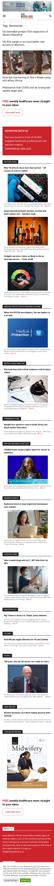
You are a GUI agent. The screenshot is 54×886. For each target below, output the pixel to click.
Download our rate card (18, 148)
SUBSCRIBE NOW (12, 112)
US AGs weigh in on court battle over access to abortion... (24, 43)
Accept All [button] (25, 880)
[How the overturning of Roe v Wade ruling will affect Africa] (27, 62)
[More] (47, 206)
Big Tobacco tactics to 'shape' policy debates (25, 615)
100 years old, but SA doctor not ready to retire (26, 661)
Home (5, 22)
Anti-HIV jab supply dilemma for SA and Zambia (26, 639)
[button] (4, 16)
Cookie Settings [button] (11, 880)
